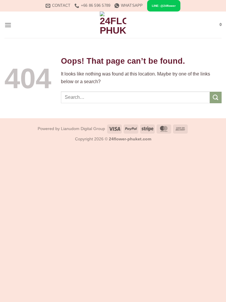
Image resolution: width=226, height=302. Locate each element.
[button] (7, 25)
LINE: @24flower (164, 5)
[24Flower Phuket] (113, 25)
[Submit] (216, 97)
